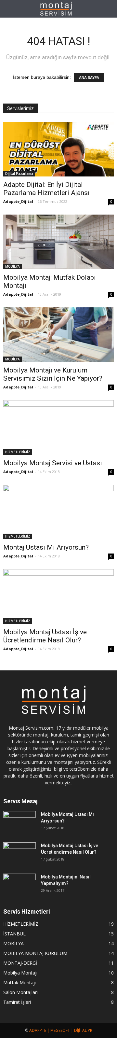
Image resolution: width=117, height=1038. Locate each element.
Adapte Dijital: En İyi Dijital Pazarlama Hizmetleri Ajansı (46, 189)
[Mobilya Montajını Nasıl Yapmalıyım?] (19, 885)
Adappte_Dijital (18, 201)
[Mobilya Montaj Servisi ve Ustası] (58, 427)
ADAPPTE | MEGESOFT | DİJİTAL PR (60, 1030)
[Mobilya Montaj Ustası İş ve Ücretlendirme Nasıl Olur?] (58, 596)
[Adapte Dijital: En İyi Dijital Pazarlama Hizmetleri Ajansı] (58, 149)
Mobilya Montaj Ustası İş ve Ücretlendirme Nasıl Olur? (45, 636)
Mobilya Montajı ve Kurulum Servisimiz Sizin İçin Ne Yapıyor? (52, 374)
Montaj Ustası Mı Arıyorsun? (46, 547)
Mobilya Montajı (20, 973)
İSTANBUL (14, 934)
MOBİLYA (12, 266)
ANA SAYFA (89, 77)
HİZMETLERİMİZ (17, 452)
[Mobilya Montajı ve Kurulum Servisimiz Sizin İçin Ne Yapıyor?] (58, 334)
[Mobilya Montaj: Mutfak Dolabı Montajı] (58, 242)
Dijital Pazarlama (19, 173)
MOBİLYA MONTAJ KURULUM (35, 953)
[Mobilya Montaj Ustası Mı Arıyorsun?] (19, 822)
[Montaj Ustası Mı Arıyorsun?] (58, 512)
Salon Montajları (20, 992)
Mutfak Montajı (19, 982)
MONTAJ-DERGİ (20, 963)
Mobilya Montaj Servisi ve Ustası (52, 463)
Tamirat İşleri (17, 1002)
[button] (108, 9)
